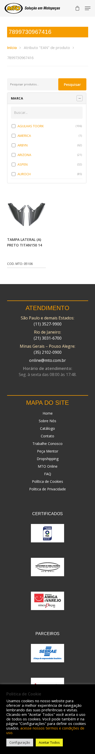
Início (12, 47)
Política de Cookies (47, 481)
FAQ (47, 473)
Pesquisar (72, 84)
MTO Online (48, 466)
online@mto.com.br (47, 360)
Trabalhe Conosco (47, 443)
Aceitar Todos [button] (49, 742)
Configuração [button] (19, 742)
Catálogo (47, 428)
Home (48, 413)
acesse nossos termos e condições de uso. (45, 730)
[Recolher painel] (80, 98)
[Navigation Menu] (87, 8)
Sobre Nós (47, 420)
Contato (47, 436)
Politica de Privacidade (47, 489)
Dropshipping (48, 458)
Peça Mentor (47, 451)
